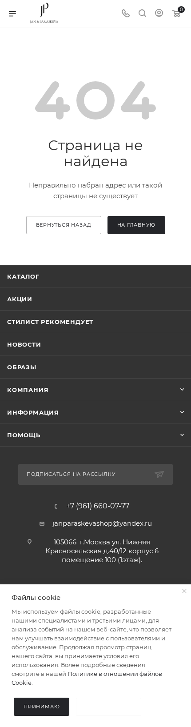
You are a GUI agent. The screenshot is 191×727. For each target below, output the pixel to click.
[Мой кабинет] (159, 14)
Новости (24, 344)
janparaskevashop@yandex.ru (102, 523)
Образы (21, 367)
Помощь (23, 435)
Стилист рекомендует (50, 321)
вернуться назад (64, 225)
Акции (19, 299)
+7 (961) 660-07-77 (97, 506)
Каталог (23, 276)
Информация (33, 412)
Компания (27, 389)
